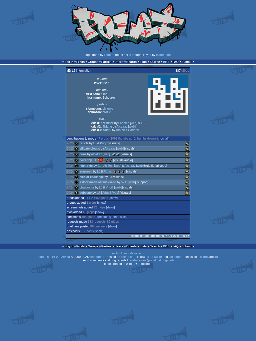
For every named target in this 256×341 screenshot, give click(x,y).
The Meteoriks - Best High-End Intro (116, 171)
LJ (94, 143)
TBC (144, 123)
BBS (166, 62)
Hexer (84, 160)
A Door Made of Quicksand (98, 182)
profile (106, 112)
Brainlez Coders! (127, 130)
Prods (80, 62)
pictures (107, 108)
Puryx (104, 143)
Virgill (110, 187)
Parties (106, 62)
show (113, 198)
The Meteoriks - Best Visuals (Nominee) (118, 154)
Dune (83, 154)
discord (203, 257)
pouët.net (44, 257)
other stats (119, 217)
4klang (107, 126)
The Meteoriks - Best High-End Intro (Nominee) (114, 154)
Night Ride (86, 166)
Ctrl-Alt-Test (105, 166)
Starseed (86, 171)
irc (216, 257)
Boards (131, 62)
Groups (93, 62)
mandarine (163, 55)
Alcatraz (122, 126)
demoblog (103, 217)
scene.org (127, 257)
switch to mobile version (128, 253)
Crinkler (108, 123)
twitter (158, 257)
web (133, 123)
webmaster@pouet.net (145, 260)
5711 (124, 182)
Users (118, 62)
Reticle (84, 143)
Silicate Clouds (90, 148)
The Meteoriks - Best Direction (106, 160)
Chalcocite (87, 187)
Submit (187, 62)
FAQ (175, 62)
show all (162, 138)
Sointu (106, 130)
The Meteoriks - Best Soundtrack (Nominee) (120, 171)
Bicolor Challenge (92, 177)
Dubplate (86, 192)
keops (108, 55)
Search (155, 62)
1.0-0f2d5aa (62, 257)
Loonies (123, 123)
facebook (175, 257)
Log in (69, 62)
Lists (143, 62)
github (169, 260)
